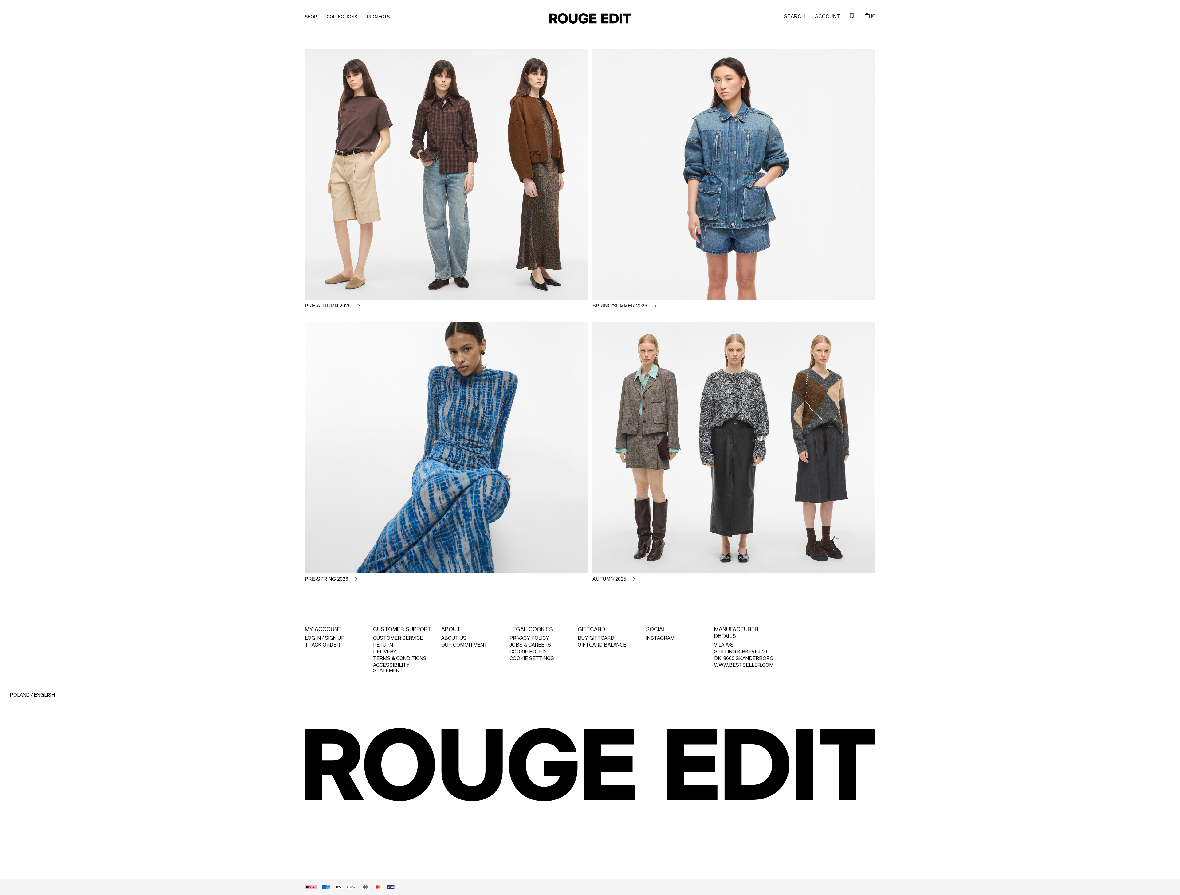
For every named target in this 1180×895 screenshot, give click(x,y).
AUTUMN (602, 325)
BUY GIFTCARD (596, 638)
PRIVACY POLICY (529, 638)
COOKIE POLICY (528, 652)
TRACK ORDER (322, 645)
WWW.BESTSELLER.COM (743, 665)
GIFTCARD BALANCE (602, 645)
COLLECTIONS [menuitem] (342, 16)
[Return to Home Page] (590, 18)
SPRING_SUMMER (613, 52)
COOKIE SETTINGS (531, 659)
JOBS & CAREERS (530, 645)
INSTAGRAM (660, 638)
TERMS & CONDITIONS (400, 659)
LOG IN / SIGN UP (324, 638)
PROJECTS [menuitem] (378, 16)
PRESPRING (319, 52)
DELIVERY (384, 652)
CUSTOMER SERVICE (398, 638)
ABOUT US (453, 638)
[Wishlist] (851, 15)
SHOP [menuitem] (311, 16)
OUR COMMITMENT (464, 645)
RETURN (383, 645)
